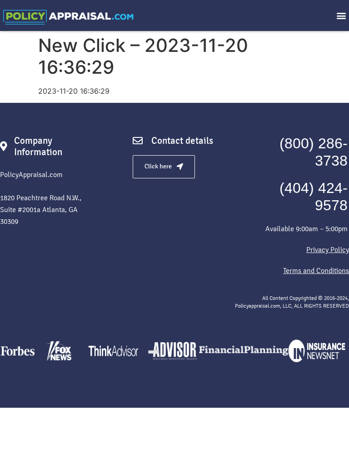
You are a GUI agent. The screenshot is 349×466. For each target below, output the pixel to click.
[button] (341, 15)
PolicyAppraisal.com (31, 174)
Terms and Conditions (316, 270)
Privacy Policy (327, 249)
